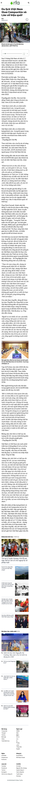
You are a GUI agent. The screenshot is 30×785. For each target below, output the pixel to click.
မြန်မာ (17, 735)
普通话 (18, 731)
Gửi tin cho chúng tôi (7, 774)
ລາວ (17, 739)
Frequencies (5, 757)
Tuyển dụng (19, 774)
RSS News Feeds (20, 757)
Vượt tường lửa (20, 772)
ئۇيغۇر (17, 745)
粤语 (17, 733)
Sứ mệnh (18, 766)
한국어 (18, 737)
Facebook (4, 768)
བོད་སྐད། (18, 743)
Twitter (3, 770)
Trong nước (4, 731)
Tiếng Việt (19, 747)
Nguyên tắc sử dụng (21, 768)
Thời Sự (3, 735)
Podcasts (4, 759)
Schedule (4, 755)
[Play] (4, 53)
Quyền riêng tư (20, 770)
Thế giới (4, 733)
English (18, 748)
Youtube (4, 766)
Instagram (4, 772)
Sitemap (18, 776)
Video (3, 739)
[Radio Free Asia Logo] (15, 2)
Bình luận (4, 737)
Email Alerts (19, 755)
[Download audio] (27, 53)
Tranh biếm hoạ (5, 741)
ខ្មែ (16, 741)
